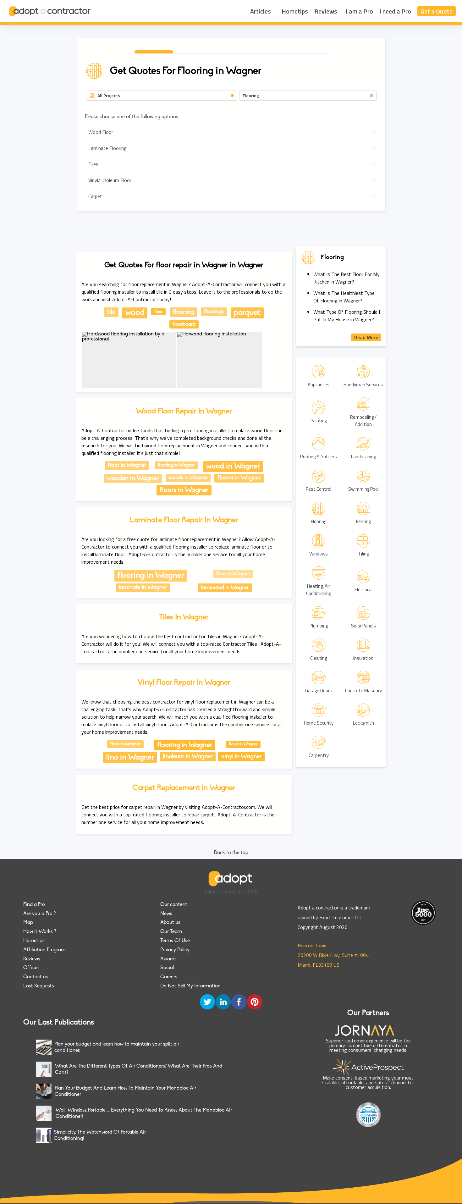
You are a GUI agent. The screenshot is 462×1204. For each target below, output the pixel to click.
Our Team (171, 931)
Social (167, 967)
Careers (168, 977)
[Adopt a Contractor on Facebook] (239, 1002)
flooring (183, 312)
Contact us (35, 977)
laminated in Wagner (225, 587)
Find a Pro (34, 904)
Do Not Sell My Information (190, 986)
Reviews (325, 11)
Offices (31, 967)
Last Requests (38, 986)
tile (111, 312)
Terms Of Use (175, 940)
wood (134, 313)
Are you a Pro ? (39, 913)
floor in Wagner (127, 465)
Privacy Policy (175, 950)
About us (170, 922)
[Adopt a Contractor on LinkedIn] (223, 1002)
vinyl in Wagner (241, 757)
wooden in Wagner (133, 478)
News (166, 913)
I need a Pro (395, 11)
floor (158, 312)
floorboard (184, 324)
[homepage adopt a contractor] (50, 11)
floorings (214, 311)
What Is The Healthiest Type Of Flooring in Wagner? (344, 296)
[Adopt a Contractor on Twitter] (207, 1002)
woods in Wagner (188, 477)
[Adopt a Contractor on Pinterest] (254, 1002)
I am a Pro (359, 11)
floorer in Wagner (239, 478)
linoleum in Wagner (187, 757)
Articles (260, 11)
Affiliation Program (44, 950)
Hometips (295, 11)
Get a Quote (437, 11)
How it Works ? (39, 931)
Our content (173, 904)
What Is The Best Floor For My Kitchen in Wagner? (346, 277)
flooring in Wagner (176, 465)
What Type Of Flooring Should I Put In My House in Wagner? (346, 315)
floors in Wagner (184, 490)
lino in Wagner (130, 757)
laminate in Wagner (143, 588)
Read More (366, 337)
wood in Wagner (233, 466)
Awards (168, 959)
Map (28, 922)
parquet (247, 313)
